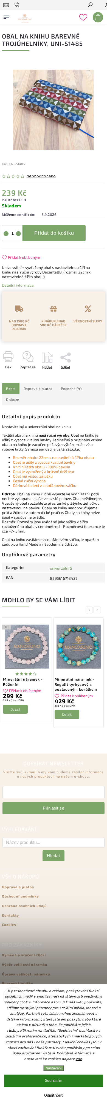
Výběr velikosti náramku (24, 964)
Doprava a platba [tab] (38, 388)
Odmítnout (53, 1095)
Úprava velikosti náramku (26, 974)
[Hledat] (90, 5)
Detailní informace (18, 285)
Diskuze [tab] (12, 399)
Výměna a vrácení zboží (24, 955)
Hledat (53, 855)
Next (97, 610)
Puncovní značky (17, 983)
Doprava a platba (18, 887)
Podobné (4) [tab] (71, 388)
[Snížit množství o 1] (6, 233)
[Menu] (6, 16)
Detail (15, 709)
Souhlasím (53, 1081)
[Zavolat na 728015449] (17, 5)
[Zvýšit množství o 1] (18, 233)
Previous (90, 610)
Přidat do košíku (54, 233)
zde (79, 1059)
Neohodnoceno (41, 176)
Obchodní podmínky (20, 896)
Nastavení (54, 1068)
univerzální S (61, 568)
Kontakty (10, 915)
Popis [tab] (10, 388)
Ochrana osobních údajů (24, 906)
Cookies (9, 924)
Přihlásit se (53, 808)
